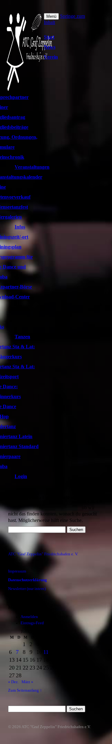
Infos (20, 226)
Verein (51, 57)
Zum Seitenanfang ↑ (25, 690)
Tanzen (22, 336)
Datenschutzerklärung (27, 580)
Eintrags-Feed (32, 623)
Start (49, 37)
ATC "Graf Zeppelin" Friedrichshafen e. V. (43, 554)
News (49, 47)
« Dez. (13, 682)
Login (21, 476)
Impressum (17, 571)
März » (27, 682)
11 (46, 652)
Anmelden (29, 617)
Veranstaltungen (32, 167)
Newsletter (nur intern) (27, 589)
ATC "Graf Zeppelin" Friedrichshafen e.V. (56, 727)
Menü (51, 16)
